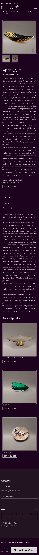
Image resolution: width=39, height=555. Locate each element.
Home (6, 11)
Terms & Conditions (9, 548)
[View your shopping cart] (16, 8)
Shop (11, 11)
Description (6, 197)
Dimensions (6, 203)
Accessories (17, 11)
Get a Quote (9, 186)
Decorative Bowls (28, 11)
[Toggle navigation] (35, 8)
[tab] (19, 197)
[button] (33, 37)
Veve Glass (14, 75)
